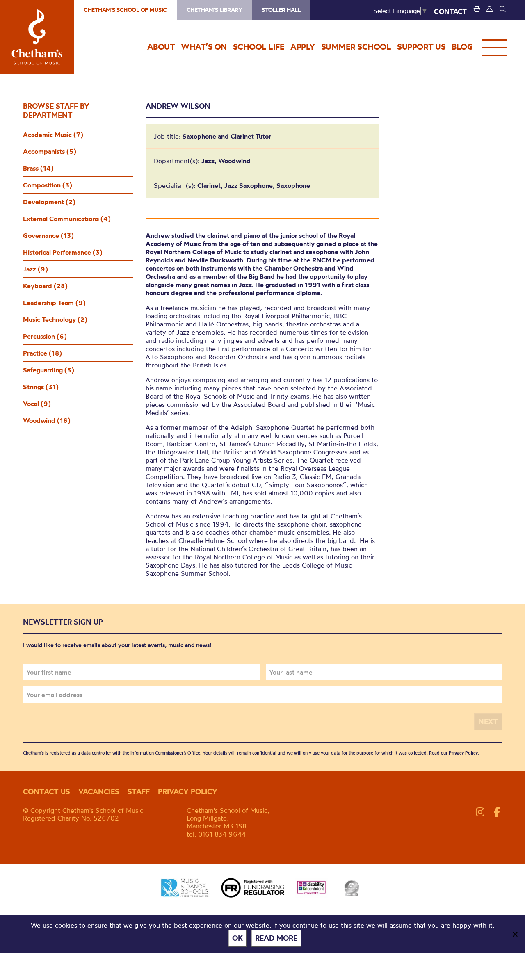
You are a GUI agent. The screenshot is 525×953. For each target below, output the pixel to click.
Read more (276, 938)
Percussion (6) (45, 336)
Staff (139, 791)
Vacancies (98, 791)
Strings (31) (41, 387)
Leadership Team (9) (54, 303)
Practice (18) (42, 353)
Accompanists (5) (49, 151)
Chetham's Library (214, 10)
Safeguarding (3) (48, 370)
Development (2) (49, 202)
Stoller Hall (281, 10)
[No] (515, 934)
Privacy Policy (463, 753)
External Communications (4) (67, 218)
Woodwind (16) (47, 420)
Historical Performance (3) (63, 252)
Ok (237, 938)
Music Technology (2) (55, 319)
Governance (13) (48, 235)
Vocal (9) (37, 403)
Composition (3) (47, 185)
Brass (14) (38, 168)
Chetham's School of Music (37, 37)
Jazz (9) (35, 269)
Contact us (46, 791)
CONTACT (450, 11)
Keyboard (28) (45, 286)
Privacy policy (187, 791)
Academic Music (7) (53, 134)
